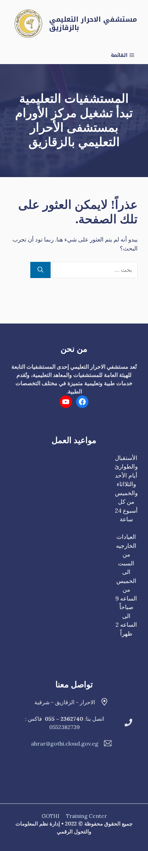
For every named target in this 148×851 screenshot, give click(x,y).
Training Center (86, 816)
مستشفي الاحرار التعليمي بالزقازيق (93, 23)
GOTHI (50, 816)
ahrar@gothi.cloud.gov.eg (64, 743)
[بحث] (40, 270)
